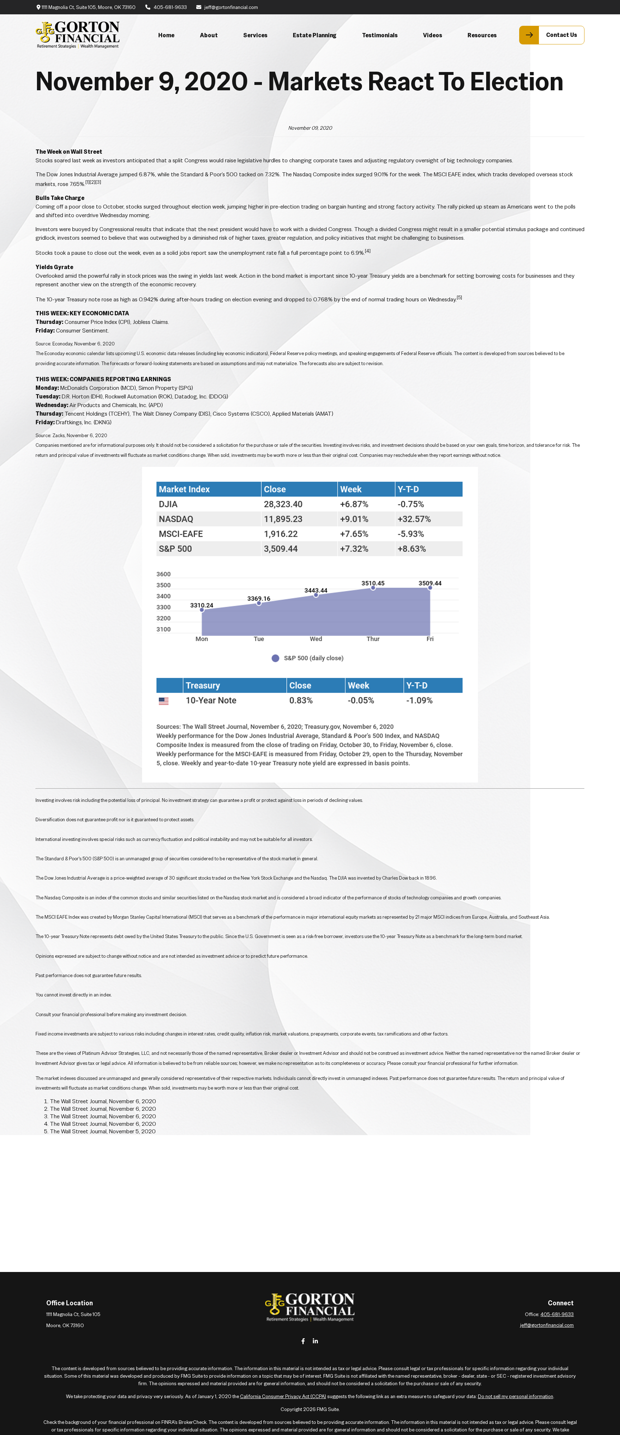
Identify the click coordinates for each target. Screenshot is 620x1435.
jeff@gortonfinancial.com (231, 7)
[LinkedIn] (315, 1341)
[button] (166, 35)
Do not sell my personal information (515, 1396)
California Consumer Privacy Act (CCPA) (283, 1396)
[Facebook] (303, 1341)
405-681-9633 (170, 7)
